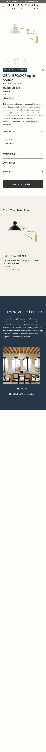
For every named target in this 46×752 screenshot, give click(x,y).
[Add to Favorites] (38, 255)
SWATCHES (8, 172)
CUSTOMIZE (8, 131)
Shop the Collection (12, 83)
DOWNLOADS (9, 163)
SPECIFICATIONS (10, 154)
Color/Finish (7, 139)
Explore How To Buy (22, 184)
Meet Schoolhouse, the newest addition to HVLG (23, 2)
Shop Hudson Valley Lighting (21, 394)
